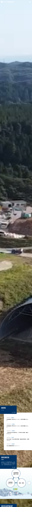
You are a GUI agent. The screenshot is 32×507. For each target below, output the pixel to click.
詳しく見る (13, 467)
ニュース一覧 (13, 412)
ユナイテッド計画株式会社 (7, 2)
